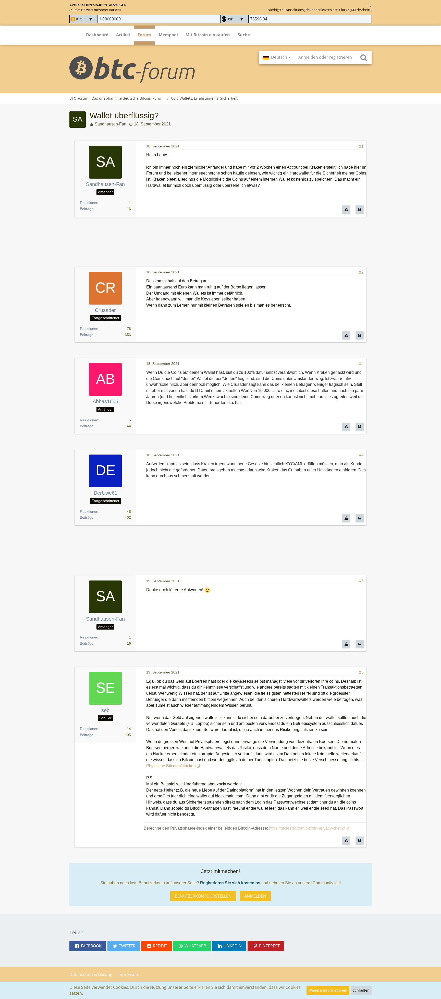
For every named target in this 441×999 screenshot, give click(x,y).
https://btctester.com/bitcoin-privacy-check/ (307, 828)
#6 (361, 672)
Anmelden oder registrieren (325, 57)
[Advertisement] (220, 242)
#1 (361, 146)
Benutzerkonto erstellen (203, 896)
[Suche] (364, 57)
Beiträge (86, 209)
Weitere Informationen (328, 990)
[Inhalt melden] (346, 209)
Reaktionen (89, 203)
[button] (277, 57)
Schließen (361, 990)
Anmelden (255, 896)
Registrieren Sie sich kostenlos (230, 883)
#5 (361, 581)
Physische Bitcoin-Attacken (171, 766)
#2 (361, 272)
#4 (361, 455)
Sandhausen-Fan (110, 124)
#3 (361, 363)
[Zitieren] (360, 209)
